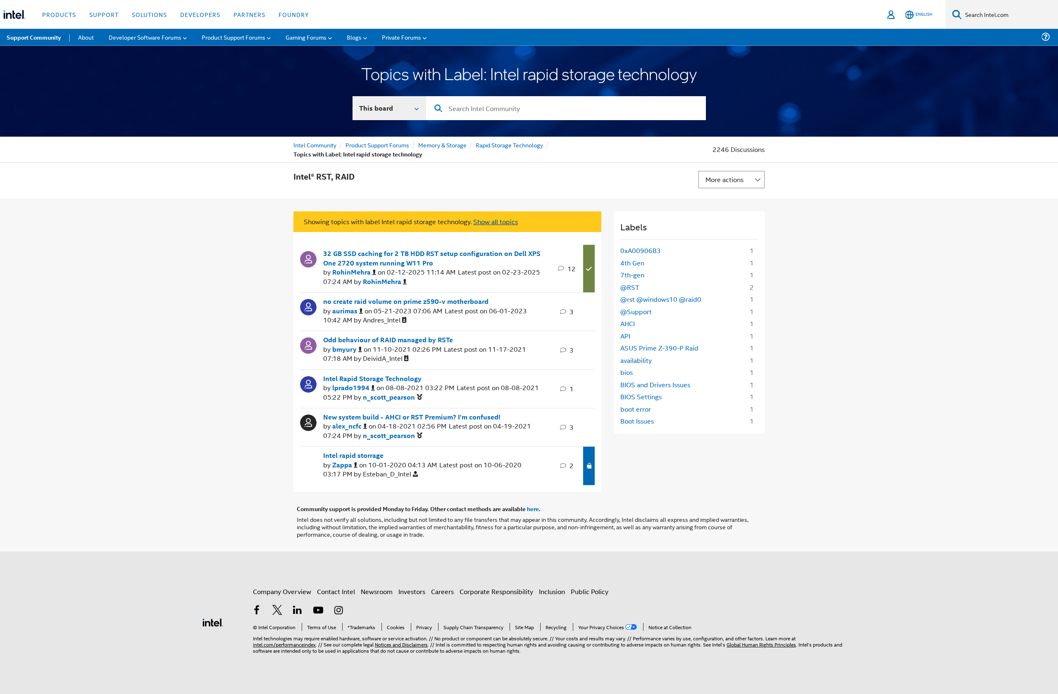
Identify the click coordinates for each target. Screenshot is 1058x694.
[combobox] (566, 108)
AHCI (627, 323)
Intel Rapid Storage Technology (372, 378)
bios (626, 372)
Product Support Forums (377, 144)
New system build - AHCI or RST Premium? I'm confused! (411, 417)
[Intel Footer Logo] (213, 621)
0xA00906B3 (640, 250)
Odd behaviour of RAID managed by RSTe (388, 339)
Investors (411, 591)
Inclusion (552, 591)
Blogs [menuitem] (354, 37)
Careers (442, 591)
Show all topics (495, 221)
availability (636, 360)
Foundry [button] (294, 14)
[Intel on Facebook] (257, 611)
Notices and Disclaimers (401, 644)
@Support (636, 311)
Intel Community (314, 144)
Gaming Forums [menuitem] (306, 37)
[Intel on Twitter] (277, 611)
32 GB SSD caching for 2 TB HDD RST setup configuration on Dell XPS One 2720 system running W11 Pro (432, 258)
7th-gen (632, 274)
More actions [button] (724, 179)
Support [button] (104, 14)
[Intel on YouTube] (318, 611)
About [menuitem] (86, 37)
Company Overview (282, 591)
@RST (629, 287)
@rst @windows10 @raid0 (660, 299)
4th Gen (632, 263)
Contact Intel (336, 591)
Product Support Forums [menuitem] (233, 37)
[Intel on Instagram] (338, 611)
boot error (635, 409)
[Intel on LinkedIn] (298, 611)
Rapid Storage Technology (509, 144)
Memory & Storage (442, 144)
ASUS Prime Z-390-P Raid (659, 348)
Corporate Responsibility (496, 591)
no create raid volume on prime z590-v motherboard (405, 301)
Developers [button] (200, 14)
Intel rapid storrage (353, 455)
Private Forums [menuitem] (401, 37)
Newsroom (377, 591)
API (625, 336)
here (533, 508)
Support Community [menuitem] (34, 37)
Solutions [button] (149, 14)
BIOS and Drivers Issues (655, 384)
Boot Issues (637, 421)
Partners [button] (249, 14)
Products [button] (59, 14)
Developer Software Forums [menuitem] (145, 37)
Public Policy (589, 591)
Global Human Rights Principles (761, 644)
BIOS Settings (641, 396)
